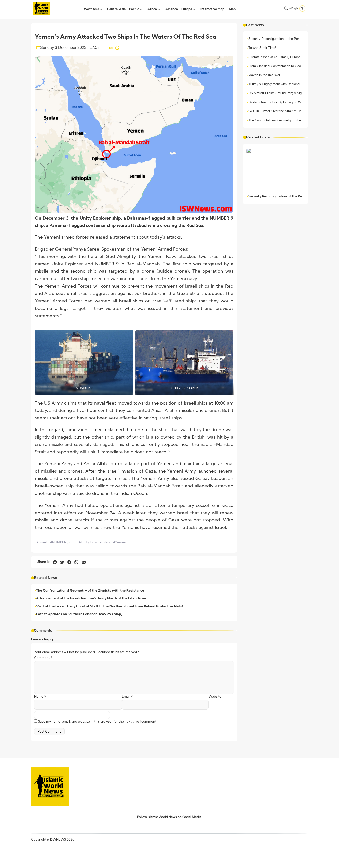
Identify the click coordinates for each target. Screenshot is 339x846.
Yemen (119, 542)
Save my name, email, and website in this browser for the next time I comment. (97, 721)
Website (215, 696)
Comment (43, 658)
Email (127, 696)
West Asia (91, 9)
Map (232, 9)
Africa (152, 9)
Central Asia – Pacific (123, 9)
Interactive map (212, 9)
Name (40, 696)
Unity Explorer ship (94, 542)
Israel (41, 542)
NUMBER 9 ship (62, 542)
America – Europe (178, 9)
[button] (286, 8)
